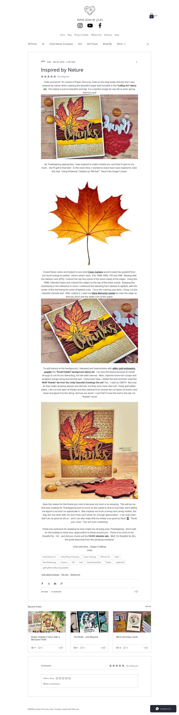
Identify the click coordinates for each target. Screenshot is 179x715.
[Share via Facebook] (42, 583)
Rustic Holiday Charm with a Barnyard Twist (45, 638)
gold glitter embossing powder (56, 567)
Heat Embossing (49, 562)
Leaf (80, 562)
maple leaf (120, 562)
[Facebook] (100, 25)
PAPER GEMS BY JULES (90, 19)
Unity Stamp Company (61, 43)
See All (148, 606)
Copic (116, 557)
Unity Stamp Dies (94, 562)
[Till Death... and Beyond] (90, 621)
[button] (151, 15)
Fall (73, 562)
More (120, 43)
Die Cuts (64, 575)
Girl (80, 43)
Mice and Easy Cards (127, 637)
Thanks (108, 562)
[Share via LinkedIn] (55, 583)
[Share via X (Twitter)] (48, 583)
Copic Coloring (90, 557)
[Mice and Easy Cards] (132, 621)
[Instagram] (80, 25)
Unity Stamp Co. (49, 557)
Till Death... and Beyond (86, 637)
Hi (43, 43)
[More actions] (136, 62)
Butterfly (107, 43)
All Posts (32, 43)
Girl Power (92, 43)
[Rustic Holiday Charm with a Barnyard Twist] (47, 621)
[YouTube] (90, 25)
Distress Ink (105, 557)
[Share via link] (61, 583)
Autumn (64, 562)
